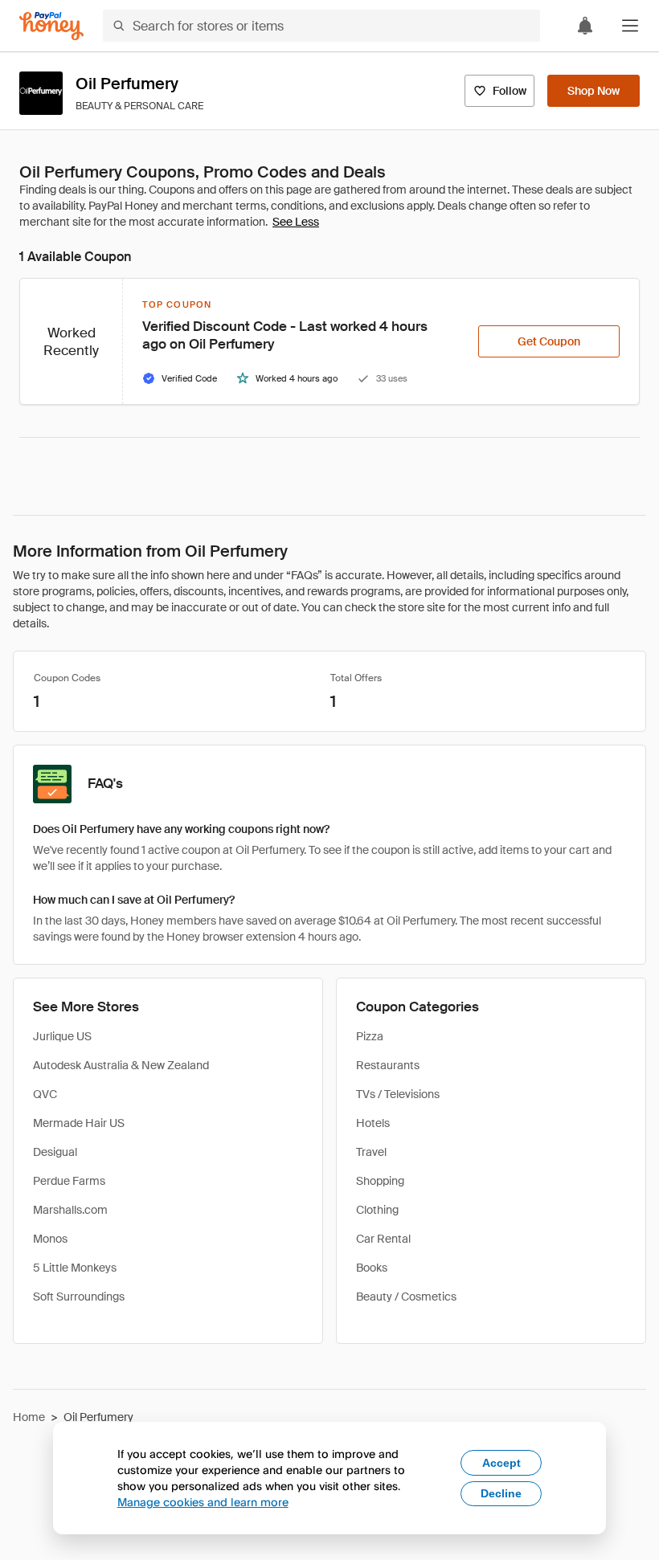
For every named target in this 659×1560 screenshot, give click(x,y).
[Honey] (51, 26)
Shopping (380, 1181)
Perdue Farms (69, 1181)
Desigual (55, 1152)
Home (29, 1417)
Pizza (369, 1036)
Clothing (377, 1210)
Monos (50, 1238)
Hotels (373, 1123)
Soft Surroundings (79, 1296)
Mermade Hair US (79, 1123)
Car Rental (383, 1238)
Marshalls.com (70, 1210)
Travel (371, 1152)
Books (371, 1267)
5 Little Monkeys (75, 1267)
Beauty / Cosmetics (406, 1296)
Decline (501, 1493)
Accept (501, 1462)
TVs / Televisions (398, 1094)
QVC (45, 1094)
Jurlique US (62, 1036)
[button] (630, 25)
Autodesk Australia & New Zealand (121, 1065)
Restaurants (388, 1065)
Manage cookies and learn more (203, 1502)
